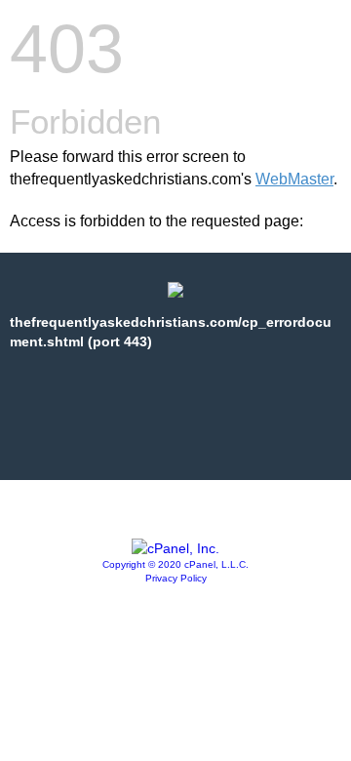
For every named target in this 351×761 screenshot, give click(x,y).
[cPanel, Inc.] (175, 548)
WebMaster (294, 179)
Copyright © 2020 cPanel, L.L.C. (175, 564)
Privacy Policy (176, 578)
